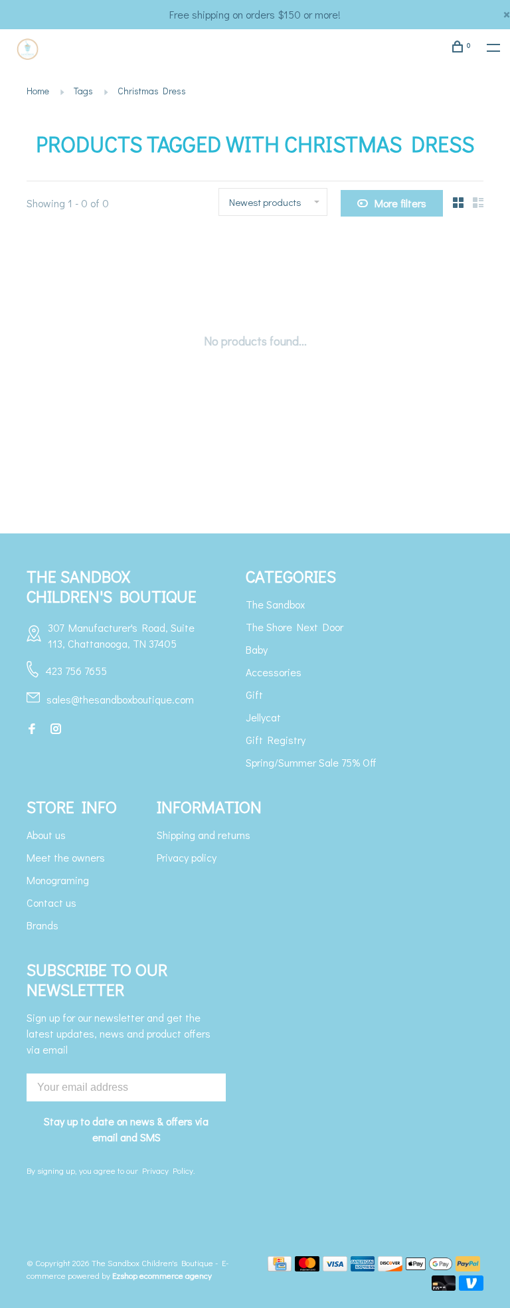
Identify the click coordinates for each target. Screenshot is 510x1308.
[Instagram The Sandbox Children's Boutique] (55, 729)
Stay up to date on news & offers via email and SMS (126, 1129)
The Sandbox (275, 604)
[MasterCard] (307, 1267)
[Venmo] (471, 1286)
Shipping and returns (203, 835)
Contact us (51, 902)
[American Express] (363, 1267)
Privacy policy (186, 857)
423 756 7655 (76, 671)
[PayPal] (468, 1267)
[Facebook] (32, 729)
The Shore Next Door (294, 627)
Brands (42, 925)
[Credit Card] (280, 1267)
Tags (83, 90)
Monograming (58, 880)
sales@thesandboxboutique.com (120, 699)
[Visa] (335, 1267)
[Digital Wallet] (429, 1267)
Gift (254, 694)
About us (46, 835)
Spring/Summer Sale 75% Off (311, 762)
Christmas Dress (152, 90)
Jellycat (263, 717)
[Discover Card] (390, 1267)
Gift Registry (275, 740)
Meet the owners (66, 857)
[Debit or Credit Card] (444, 1286)
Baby (257, 649)
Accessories (273, 672)
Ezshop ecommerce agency (162, 1275)
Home (38, 90)
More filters (400, 203)
